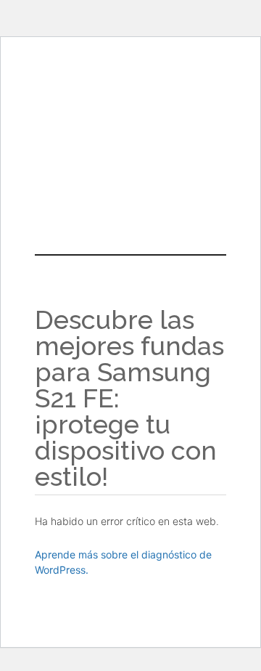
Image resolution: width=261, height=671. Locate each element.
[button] (130, 162)
